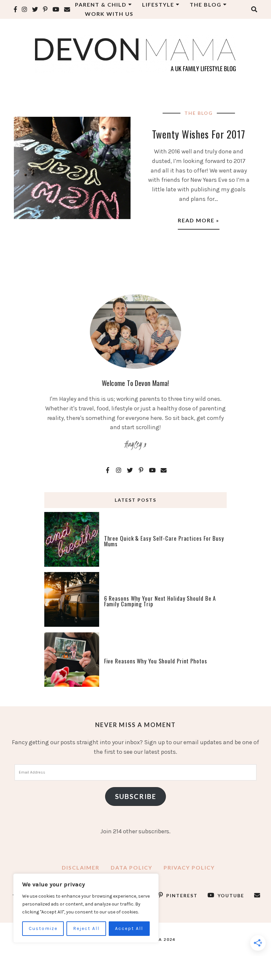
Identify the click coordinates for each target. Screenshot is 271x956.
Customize (43, 928)
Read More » (198, 220)
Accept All (129, 928)
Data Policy (131, 867)
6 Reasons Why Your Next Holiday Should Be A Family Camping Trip (160, 601)
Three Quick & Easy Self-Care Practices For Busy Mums (164, 541)
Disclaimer (80, 867)
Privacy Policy (189, 867)
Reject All (86, 928)
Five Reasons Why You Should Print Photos (155, 661)
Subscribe (135, 796)
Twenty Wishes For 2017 (198, 134)
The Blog (198, 113)
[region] (86, 908)
